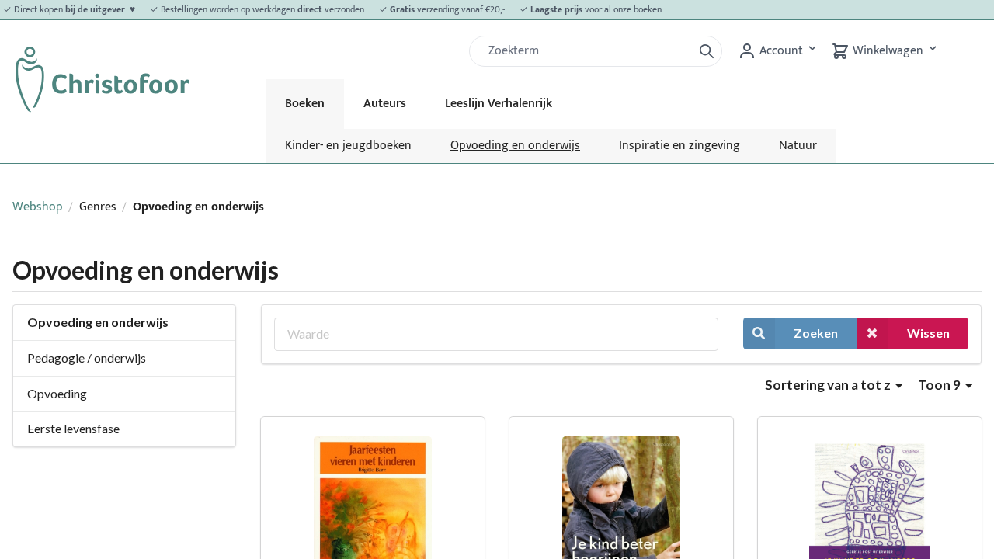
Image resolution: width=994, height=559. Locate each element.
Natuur (798, 145)
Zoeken (816, 332)
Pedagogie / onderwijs (86, 357)
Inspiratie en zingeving (679, 145)
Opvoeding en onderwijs (515, 145)
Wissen (928, 332)
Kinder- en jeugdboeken (348, 145)
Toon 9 (940, 385)
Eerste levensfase (73, 428)
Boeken (305, 103)
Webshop (37, 206)
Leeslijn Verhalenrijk (498, 103)
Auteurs (384, 103)
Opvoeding (57, 393)
